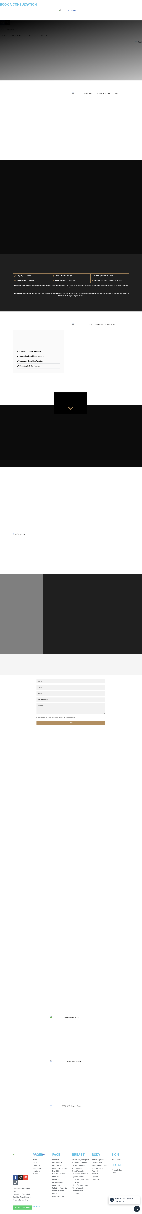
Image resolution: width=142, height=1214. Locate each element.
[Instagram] (20, 1177)
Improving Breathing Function (31, 361)
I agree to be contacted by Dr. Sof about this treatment (56, 717)
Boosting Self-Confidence (29, 366)
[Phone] (15, 1182)
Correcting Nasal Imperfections (31, 356)
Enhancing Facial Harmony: (30, 351)
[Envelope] (25, 1177)
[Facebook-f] (15, 1177)
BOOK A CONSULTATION (18, 4)
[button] (38, 351)
